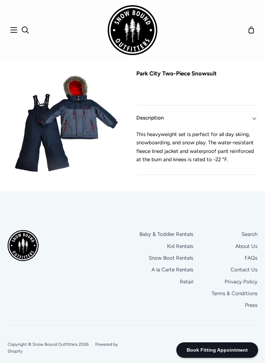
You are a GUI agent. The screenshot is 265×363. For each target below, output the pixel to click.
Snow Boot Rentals (171, 258)
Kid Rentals (180, 246)
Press (251, 305)
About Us (246, 246)
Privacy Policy (241, 282)
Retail (186, 282)
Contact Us (243, 270)
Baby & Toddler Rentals (166, 234)
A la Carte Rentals (172, 270)
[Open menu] (14, 30)
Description (150, 118)
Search (249, 234)
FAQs (251, 258)
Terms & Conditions (234, 293)
